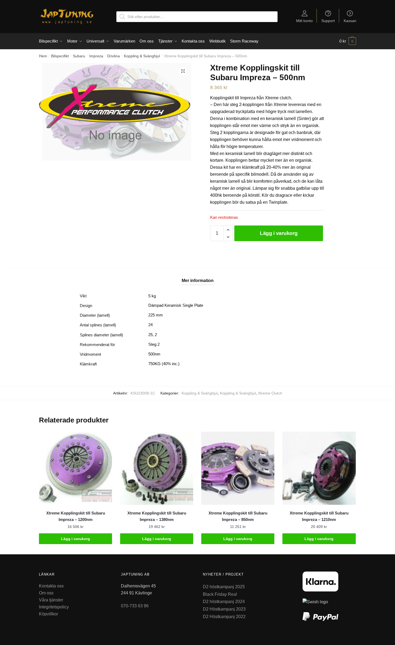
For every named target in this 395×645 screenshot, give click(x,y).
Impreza (96, 56)
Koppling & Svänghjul (142, 56)
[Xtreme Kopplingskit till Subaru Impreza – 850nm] (237, 468)
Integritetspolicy (54, 607)
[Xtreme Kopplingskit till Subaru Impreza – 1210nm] (319, 468)
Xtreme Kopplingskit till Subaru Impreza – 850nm (238, 516)
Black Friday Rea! (220, 594)
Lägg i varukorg (279, 233)
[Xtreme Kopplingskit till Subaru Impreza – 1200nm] (75, 468)
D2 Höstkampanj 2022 (224, 616)
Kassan (350, 21)
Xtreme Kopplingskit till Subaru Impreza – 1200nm (75, 516)
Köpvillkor (48, 614)
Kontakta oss (51, 586)
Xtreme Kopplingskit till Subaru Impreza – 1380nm (156, 516)
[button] (183, 71)
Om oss (46, 593)
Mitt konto (304, 21)
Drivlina (113, 56)
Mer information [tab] (198, 280)
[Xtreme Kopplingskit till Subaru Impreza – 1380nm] (156, 468)
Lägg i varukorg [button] (75, 539)
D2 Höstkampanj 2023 (224, 609)
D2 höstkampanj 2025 (224, 586)
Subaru (79, 56)
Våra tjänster (51, 600)
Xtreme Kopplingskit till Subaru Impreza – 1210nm (319, 516)
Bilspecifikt (60, 56)
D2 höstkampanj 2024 (224, 601)
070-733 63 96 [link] (135, 606)
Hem (43, 56)
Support (328, 21)
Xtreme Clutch (270, 393)
